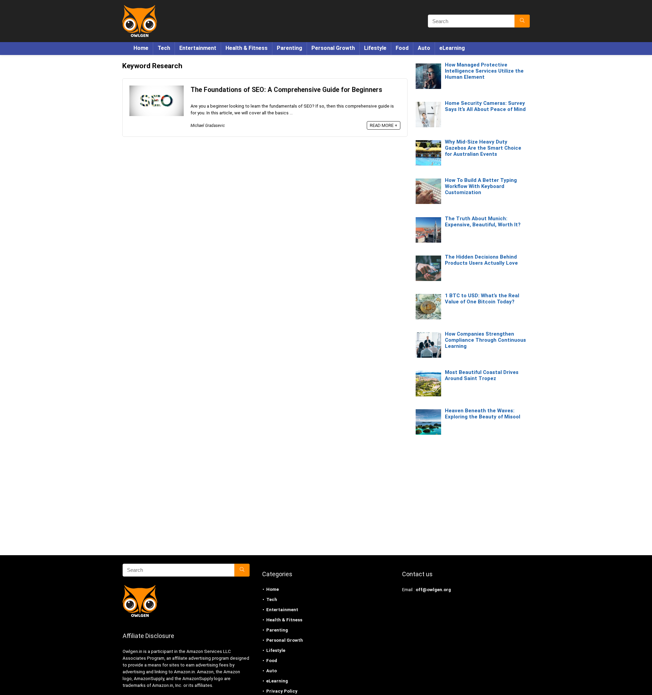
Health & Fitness (246, 48)
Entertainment (197, 48)
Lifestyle (375, 48)
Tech (164, 48)
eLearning (452, 48)
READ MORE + (383, 125)
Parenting (289, 48)
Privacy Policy (281, 691)
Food (402, 48)
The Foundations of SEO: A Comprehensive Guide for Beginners (286, 90)
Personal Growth (333, 48)
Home (140, 48)
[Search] (522, 21)
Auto (424, 48)
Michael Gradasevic (208, 125)
